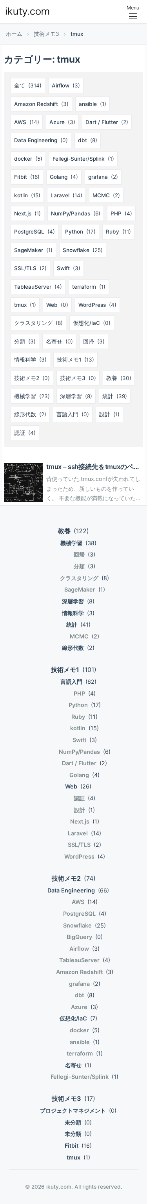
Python (80, 231)
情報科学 (30, 359)
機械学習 (32, 396)
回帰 (94, 341)
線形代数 (30, 414)
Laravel (66, 195)
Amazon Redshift (41, 104)
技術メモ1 (75, 359)
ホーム (14, 34)
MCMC (106, 195)
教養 (118, 378)
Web (57, 305)
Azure (62, 122)
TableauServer (38, 287)
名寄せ (59, 341)
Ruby (118, 231)
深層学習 (76, 396)
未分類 (78, 1122)
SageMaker (33, 250)
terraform (88, 287)
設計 (109, 414)
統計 (114, 396)
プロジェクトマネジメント (78, 1110)
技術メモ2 (32, 378)
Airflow (66, 85)
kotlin (27, 195)
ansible (92, 104)
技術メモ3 (46, 34)
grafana (103, 177)
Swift (68, 268)
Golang (64, 177)
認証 (25, 433)
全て (28, 85)
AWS (26, 122)
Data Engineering (41, 140)
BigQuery (85, 936)
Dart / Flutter (106, 122)
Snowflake (83, 250)
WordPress (97, 305)
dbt (87, 140)
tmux (25, 305)
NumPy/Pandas (75, 213)
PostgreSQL (34, 231)
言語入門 (72, 414)
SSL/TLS (30, 268)
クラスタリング (38, 323)
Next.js (27, 213)
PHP (121, 213)
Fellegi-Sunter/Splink (83, 159)
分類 (25, 341)
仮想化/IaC (92, 323)
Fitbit (27, 177)
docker (28, 159)
